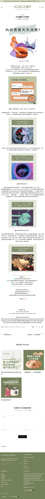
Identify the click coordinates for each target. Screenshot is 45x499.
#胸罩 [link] (35, 321)
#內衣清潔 (11, 327)
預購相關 (3, 476)
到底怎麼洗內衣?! (6, 400)
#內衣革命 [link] (10, 321)
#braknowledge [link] (14, 319)
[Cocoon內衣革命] (22, 7)
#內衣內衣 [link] (9, 322)
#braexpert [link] (32, 319)
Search (2, 473)
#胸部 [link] (15, 322)
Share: (33, 327)
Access (25, 459)
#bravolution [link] (20, 322)
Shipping (3, 478)
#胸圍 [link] (24, 322)
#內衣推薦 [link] (39, 321)
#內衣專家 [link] (39, 322)
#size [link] (22, 317)
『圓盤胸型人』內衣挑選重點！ (32, 372)
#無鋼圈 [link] (18, 321)
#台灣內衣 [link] (34, 322)
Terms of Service (4, 484)
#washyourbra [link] (7, 319)
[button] (42, 7)
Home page (26, 467)
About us (25, 463)
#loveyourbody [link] (38, 319)
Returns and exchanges (6, 480)
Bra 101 (25, 465)
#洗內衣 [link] (25, 184)
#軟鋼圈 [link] (22, 321)
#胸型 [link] (14, 321)
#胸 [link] (13, 322)
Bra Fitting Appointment (29, 457)
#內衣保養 (6, 327)
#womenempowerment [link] (23, 319)
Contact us (26, 461)
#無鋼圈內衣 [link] (28, 321)
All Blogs (22, 14)
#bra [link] (2, 319)
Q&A (2, 486)
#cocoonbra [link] (26, 317)
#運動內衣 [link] (28, 322)
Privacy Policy (4, 482)
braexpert (23, 327)
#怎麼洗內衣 (17, 327)
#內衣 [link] (32, 321)
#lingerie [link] (18, 317)
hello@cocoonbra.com (29, 487)
